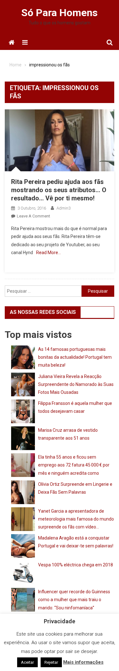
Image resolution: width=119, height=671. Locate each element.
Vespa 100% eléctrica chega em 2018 (75, 564)
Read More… (48, 252)
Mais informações (83, 662)
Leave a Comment (33, 216)
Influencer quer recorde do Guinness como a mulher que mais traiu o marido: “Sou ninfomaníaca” (74, 599)
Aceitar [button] (27, 662)
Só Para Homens (59, 13)
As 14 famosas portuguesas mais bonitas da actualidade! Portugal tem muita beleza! (75, 357)
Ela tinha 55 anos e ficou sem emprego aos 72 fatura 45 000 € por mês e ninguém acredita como (73, 464)
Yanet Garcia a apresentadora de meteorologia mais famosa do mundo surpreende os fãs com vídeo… (76, 519)
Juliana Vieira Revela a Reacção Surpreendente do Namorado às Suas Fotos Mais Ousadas (76, 384)
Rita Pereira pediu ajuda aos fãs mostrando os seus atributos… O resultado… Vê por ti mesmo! (58, 190)
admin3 (63, 208)
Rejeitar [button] (51, 662)
